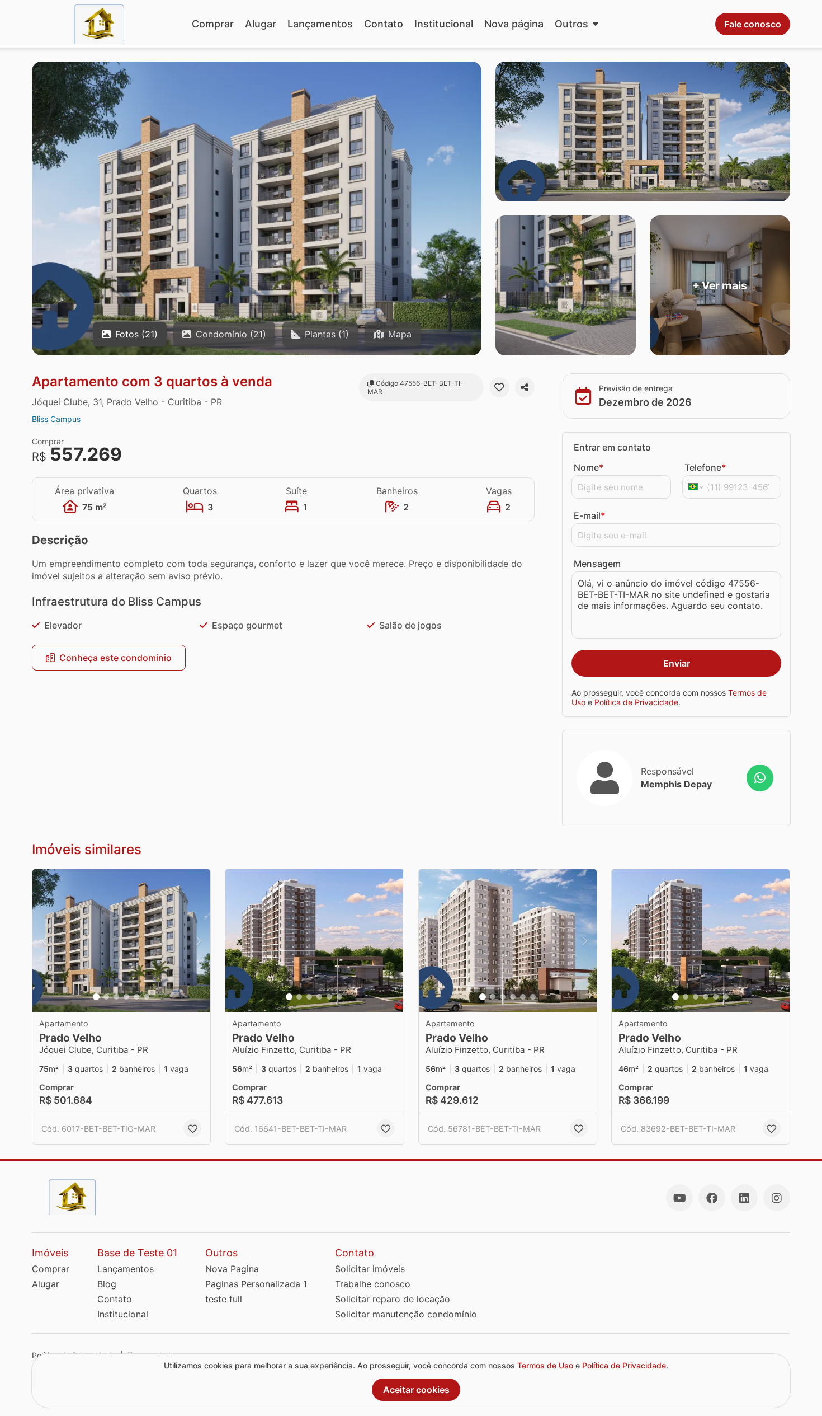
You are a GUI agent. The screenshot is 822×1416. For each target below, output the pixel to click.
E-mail (589, 515)
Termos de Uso (545, 1365)
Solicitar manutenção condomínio (406, 1314)
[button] (121, 940)
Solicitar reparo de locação (392, 1299)
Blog (106, 1284)
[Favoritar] (499, 387)
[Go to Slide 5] (136, 997)
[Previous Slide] (44, 940)
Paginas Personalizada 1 (256, 1284)
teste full (223, 1299)
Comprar (213, 24)
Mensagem (597, 563)
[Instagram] (776, 1197)
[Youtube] (679, 1197)
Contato (383, 24)
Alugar (260, 24)
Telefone (705, 467)
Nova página (514, 24)
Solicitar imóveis (370, 1268)
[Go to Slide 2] (106, 997)
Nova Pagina (232, 1268)
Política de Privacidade (636, 702)
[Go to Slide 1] (96, 996)
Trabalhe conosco (372, 1284)
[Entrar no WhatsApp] (760, 778)
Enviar (676, 663)
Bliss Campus (56, 419)
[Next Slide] (198, 940)
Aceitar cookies (416, 1389)
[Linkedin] (744, 1197)
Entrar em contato (612, 447)
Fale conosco (752, 24)
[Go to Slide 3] (116, 997)
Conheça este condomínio (115, 657)
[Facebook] (711, 1197)
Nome (588, 467)
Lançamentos (320, 24)
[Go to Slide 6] (146, 997)
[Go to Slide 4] (126, 997)
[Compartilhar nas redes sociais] (525, 387)
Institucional (443, 24)
